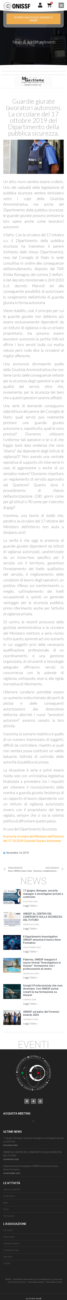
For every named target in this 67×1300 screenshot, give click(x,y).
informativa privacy (36, 1282)
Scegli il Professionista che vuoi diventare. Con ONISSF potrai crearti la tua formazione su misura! (42, 990)
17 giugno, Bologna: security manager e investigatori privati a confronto (43, 893)
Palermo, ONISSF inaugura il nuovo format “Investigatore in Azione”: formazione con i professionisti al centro (42, 964)
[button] (61, 5)
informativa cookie (54, 1282)
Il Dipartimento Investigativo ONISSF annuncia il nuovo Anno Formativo (42, 939)
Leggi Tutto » (30, 905)
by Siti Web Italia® (33, 1299)
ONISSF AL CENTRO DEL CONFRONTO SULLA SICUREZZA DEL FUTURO (42, 916)
